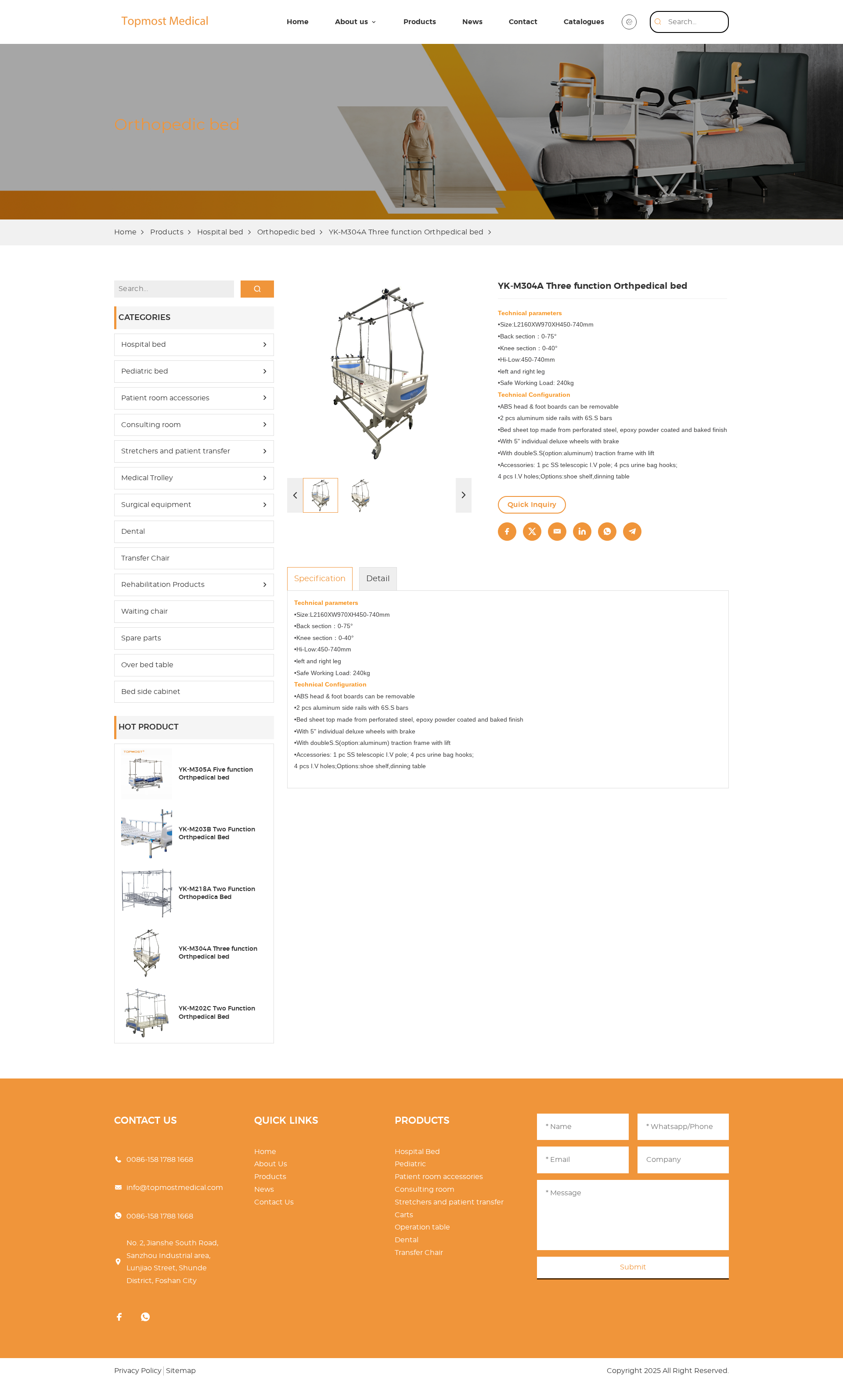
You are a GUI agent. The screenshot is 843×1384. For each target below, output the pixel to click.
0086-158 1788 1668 (159, 1159)
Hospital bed (220, 232)
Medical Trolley (147, 478)
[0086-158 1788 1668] (145, 1317)
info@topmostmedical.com (174, 1187)
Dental (133, 531)
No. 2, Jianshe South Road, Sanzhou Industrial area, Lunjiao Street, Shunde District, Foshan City (172, 1262)
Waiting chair (144, 611)
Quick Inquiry (532, 504)
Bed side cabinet (150, 691)
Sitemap (181, 1370)
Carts (404, 1215)
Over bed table (147, 665)
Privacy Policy (138, 1370)
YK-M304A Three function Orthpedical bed (406, 232)
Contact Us (274, 1202)
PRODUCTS (422, 1120)
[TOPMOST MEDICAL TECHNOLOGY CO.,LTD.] (165, 22)
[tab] (320, 578)
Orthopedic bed (286, 232)
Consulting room (151, 424)
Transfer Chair (145, 558)
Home (298, 21)
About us (351, 21)
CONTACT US (145, 1120)
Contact (523, 21)
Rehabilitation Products (163, 584)
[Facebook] (119, 1317)
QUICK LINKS (286, 1120)
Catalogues (584, 21)
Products (419, 21)
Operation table (422, 1227)
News (472, 21)
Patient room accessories (165, 398)
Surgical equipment (156, 504)
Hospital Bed (417, 1151)
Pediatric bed (144, 371)
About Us (270, 1164)
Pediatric (410, 1164)
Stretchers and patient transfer (175, 451)
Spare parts (141, 638)
